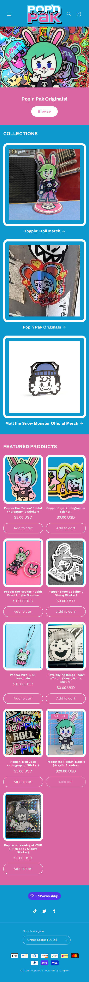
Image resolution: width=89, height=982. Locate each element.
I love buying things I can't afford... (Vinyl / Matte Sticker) (66, 678)
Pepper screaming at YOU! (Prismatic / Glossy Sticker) (23, 849)
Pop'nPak (37, 971)
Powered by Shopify (56, 971)
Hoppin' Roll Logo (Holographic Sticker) (23, 763)
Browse (44, 111)
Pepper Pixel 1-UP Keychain (23, 676)
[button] (8, 14)
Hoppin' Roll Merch (41, 231)
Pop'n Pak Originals (42, 327)
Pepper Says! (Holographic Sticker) (65, 510)
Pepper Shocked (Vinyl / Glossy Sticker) (65, 593)
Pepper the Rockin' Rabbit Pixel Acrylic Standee (23, 593)
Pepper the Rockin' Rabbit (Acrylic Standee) (66, 763)
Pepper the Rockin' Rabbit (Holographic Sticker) (23, 510)
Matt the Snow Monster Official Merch (41, 423)
